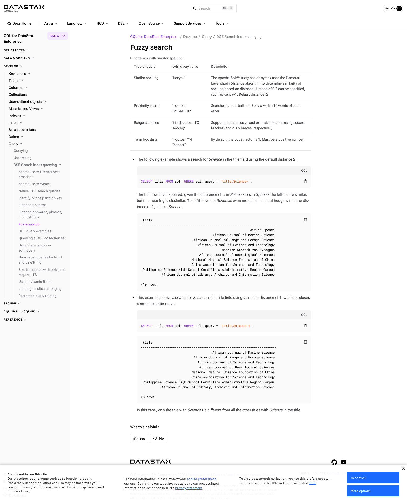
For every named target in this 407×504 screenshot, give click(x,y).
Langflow (77, 23)
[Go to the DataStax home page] (150, 463)
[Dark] (393, 8)
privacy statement (189, 488)
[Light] (387, 8)
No (158, 438)
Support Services (190, 23)
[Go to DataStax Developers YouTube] (343, 462)
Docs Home (19, 23)
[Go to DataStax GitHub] (334, 462)
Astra (51, 23)
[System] (399, 8)
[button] (403, 468)
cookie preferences (201, 479)
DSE (124, 23)
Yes (139, 438)
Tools (222, 23)
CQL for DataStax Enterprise (153, 36)
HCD (103, 23)
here (312, 483)
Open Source (152, 23)
